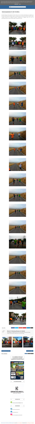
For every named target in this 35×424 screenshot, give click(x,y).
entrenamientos (9, 13)
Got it (20, 4)
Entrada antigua (30, 350)
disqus (29, 353)
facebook (32, 353)
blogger (26, 353)
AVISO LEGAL (3, 422)
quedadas (13, 13)
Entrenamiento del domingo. (5, 345)
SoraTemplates (19, 422)
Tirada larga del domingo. (28, 345)
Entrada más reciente (6, 350)
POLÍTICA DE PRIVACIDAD (10, 422)
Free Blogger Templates (30, 422)
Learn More (16, 4)
